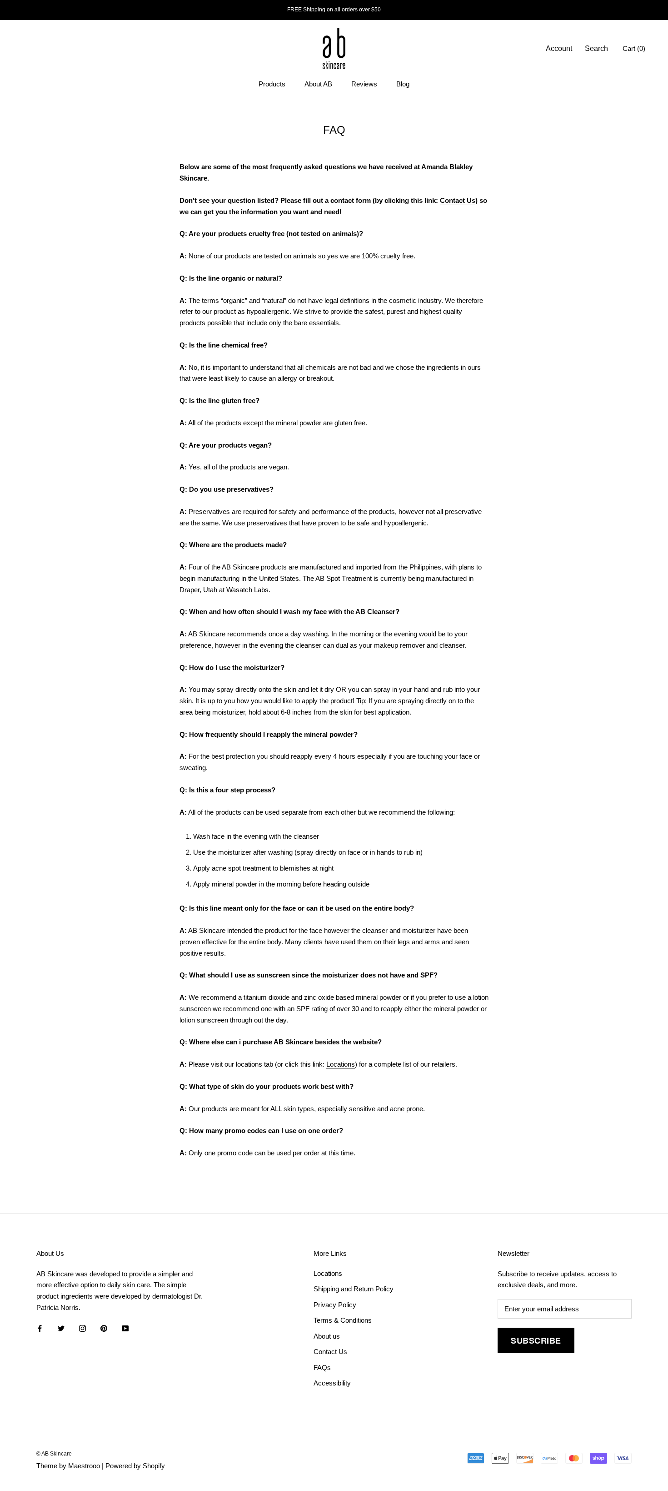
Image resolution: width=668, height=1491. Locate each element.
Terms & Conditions (343, 1320)
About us (327, 1336)
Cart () (634, 48)
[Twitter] (61, 1328)
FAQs (322, 1367)
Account (559, 48)
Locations (340, 1064)
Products (272, 84)
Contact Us (457, 200)
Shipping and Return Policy (354, 1289)
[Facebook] (39, 1328)
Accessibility (332, 1383)
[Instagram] (82, 1328)
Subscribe (536, 1340)
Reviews (364, 84)
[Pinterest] (103, 1328)
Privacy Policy (335, 1305)
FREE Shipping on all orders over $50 (334, 9)
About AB (318, 84)
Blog (402, 84)
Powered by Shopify (135, 1466)
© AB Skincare (54, 1454)
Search (596, 48)
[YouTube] (125, 1328)
